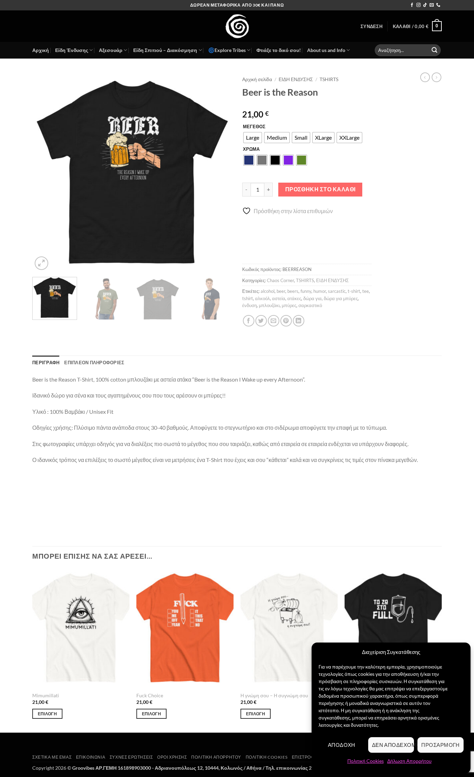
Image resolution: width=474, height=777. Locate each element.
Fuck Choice (149, 695)
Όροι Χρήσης (172, 757)
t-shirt (354, 291)
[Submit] (434, 50)
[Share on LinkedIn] (298, 320)
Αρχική (40, 50)
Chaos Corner (280, 280)
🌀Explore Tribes (227, 50)
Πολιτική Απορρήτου (216, 757)
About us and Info (326, 50)
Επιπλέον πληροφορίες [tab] (94, 362)
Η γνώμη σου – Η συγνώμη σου (274, 695)
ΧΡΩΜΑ (251, 149)
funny (306, 291)
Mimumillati (45, 695)
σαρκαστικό (310, 305)
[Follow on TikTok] (425, 5)
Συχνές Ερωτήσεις (131, 757)
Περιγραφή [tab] (45, 362)
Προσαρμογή (440, 745)
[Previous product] (436, 77)
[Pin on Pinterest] (286, 320)
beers (292, 291)
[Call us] (438, 5)
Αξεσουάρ (110, 50)
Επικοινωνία (90, 757)
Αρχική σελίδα (257, 79)
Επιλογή (47, 713)
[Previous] (45, 172)
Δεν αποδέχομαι (393, 745)
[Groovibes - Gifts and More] (237, 26)
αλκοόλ (262, 298)
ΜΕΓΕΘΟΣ (254, 126)
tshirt (247, 298)
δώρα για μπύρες (341, 298)
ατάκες (294, 298)
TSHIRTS (329, 79)
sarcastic (337, 291)
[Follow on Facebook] (412, 5)
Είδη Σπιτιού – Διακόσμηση (165, 50)
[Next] (219, 172)
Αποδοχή (341, 745)
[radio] (253, 137)
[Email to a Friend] (273, 320)
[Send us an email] (432, 5)
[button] (371, 26)
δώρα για (312, 298)
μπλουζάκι (269, 305)
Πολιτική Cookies (365, 761)
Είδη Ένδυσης (71, 50)
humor (319, 291)
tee (365, 291)
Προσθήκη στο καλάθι (320, 189)
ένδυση (249, 305)
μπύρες (289, 305)
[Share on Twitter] (261, 320)
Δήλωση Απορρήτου (409, 761)
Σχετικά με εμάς (51, 757)
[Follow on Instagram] (418, 5)
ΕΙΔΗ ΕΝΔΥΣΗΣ (296, 79)
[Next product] (425, 77)
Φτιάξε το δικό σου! (278, 50)
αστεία (278, 298)
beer (281, 291)
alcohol (267, 291)
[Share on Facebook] (248, 320)
